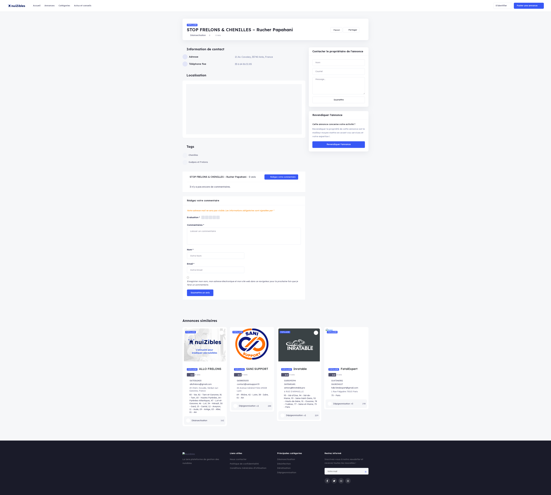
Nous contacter (238, 459)
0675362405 (195, 381)
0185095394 (290, 381)
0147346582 (337, 381)
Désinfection (284, 463)
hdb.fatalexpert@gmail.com (344, 388)
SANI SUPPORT (257, 369)
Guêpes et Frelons (198, 162)
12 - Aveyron (214, 406)
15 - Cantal (202, 406)
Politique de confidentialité (244, 463)
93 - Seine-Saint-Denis (301, 398)
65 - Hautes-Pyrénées (206, 397)
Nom (190, 249)
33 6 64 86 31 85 (243, 64)
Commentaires (195, 225)
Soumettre (339, 99)
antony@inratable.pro (294, 388)
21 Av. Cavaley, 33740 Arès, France (254, 56)
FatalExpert (349, 369)
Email (190, 263)
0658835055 (243, 381)
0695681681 (289, 384)
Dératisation (284, 468)
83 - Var (193, 394)
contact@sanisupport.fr (248, 384)
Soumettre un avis (200, 292)
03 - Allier (215, 409)
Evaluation (193, 217)
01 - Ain (193, 412)
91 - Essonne (307, 401)
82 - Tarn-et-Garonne (208, 394)
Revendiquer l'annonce (339, 144)
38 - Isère (263, 394)
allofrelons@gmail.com (201, 384)
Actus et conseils (82, 5)
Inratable (300, 369)
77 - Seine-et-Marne (303, 404)
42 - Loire (252, 394)
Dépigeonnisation (247, 406)
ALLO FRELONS (210, 369)
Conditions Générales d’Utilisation (248, 468)
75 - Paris (335, 395)
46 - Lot (202, 403)
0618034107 (337, 384)
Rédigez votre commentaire (283, 177)
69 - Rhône (242, 394)
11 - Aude (193, 409)
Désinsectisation (198, 35)
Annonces (49, 5)
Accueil (36, 5)
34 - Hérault (213, 403)
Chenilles (193, 155)
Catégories (64, 5)
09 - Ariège (205, 409)
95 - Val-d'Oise (291, 395)
